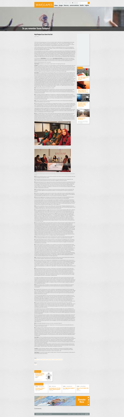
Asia (35, 364)
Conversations (74, 5)
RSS (73, 3)
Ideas (56, 5)
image (61, 5)
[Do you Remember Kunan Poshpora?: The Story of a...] (49, 376)
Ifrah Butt (50, 34)
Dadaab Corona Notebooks (81, 118)
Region (87, 5)
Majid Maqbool (38, 34)
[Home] (44, 5)
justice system (50, 359)
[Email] (88, 404)
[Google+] (88, 402)
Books (82, 5)
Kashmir (36, 359)
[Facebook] (88, 399)
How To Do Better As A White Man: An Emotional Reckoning (83, 91)
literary (66, 5)
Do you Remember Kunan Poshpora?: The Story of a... (39, 374)
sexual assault (44, 359)
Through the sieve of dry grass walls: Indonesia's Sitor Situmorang (83, 104)
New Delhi (55, 359)
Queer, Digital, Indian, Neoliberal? (69, 388)
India (39, 359)
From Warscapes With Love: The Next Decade (83, 78)
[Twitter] (88, 397)
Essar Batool (45, 34)
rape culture (60, 359)
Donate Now (81, 400)
